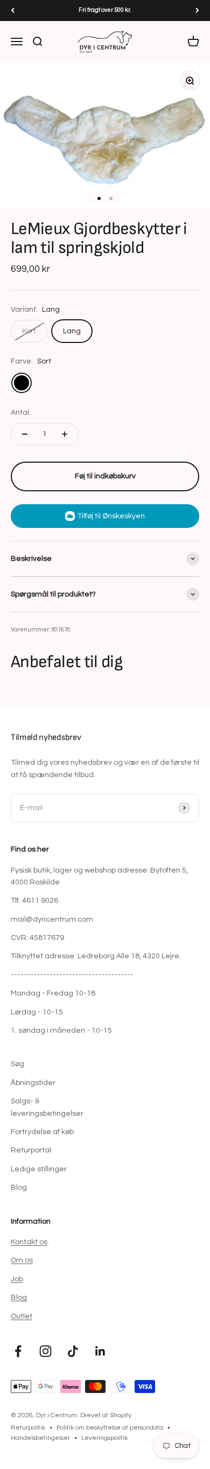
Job (17, 1279)
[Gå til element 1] (99, 198)
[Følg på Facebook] (18, 1351)
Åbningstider (33, 1083)
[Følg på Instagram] (45, 1351)
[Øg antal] (64, 434)
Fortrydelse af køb (42, 1132)
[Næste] (197, 10)
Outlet (21, 1316)
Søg (17, 1064)
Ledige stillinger (39, 1169)
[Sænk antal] (24, 434)
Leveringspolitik (104, 1437)
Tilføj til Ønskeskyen (111, 516)
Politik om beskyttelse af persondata (110, 1427)
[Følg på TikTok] (73, 1351)
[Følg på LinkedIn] (100, 1351)
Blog (19, 1187)
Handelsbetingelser (40, 1437)
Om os (22, 1260)
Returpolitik (28, 1427)
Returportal (31, 1150)
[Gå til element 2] (111, 198)
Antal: (21, 412)
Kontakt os (29, 1242)
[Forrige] (13, 10)
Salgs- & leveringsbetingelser (47, 1107)
